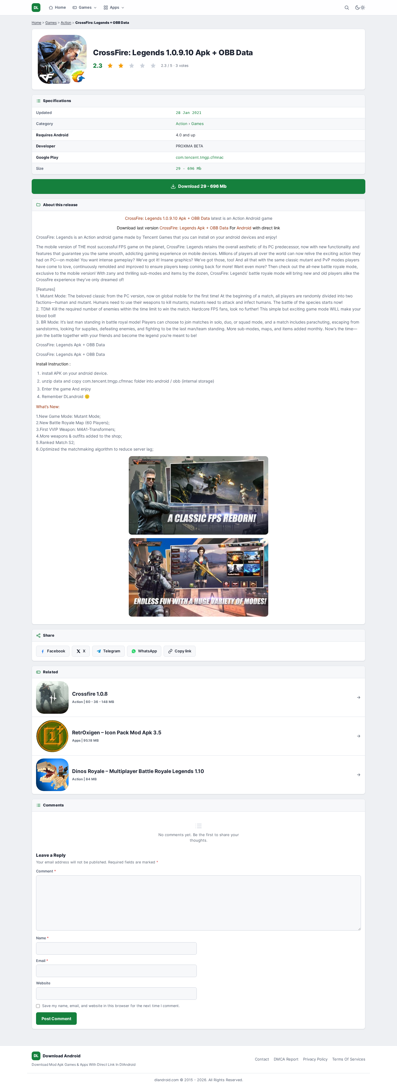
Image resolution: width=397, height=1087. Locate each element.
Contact (262, 1059)
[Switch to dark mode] (360, 7)
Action (66, 22)
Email (42, 961)
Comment (46, 871)
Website (43, 983)
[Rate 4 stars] (142, 66)
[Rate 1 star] (110, 66)
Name (42, 938)
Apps (114, 7)
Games (85, 7)
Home (60, 7)
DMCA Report (286, 1059)
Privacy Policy (315, 1059)
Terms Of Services (348, 1059)
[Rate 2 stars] (121, 66)
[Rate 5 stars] (153, 66)
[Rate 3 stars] (132, 66)
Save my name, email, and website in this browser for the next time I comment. (111, 1006)
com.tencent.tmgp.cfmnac (199, 157)
